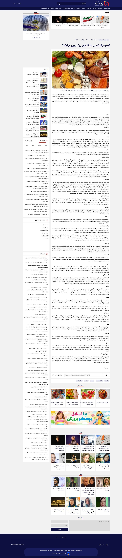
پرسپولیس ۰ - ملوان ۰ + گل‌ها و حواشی (39, 287)
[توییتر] (53, 375)
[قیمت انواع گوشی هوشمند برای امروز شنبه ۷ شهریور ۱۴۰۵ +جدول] (43, 104)
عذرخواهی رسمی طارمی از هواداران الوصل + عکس (33, 99)
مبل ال (46, 239)
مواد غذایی (99, 380)
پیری (92, 380)
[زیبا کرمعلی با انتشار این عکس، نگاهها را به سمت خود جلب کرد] (103, 458)
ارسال (59, 529)
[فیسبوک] (59, 375)
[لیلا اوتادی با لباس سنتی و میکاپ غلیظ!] (103, 502)
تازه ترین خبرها (44, 236)
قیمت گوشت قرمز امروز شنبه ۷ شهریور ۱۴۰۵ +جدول (36, 411)
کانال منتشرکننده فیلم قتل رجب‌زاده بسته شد (37, 368)
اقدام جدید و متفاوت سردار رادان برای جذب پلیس (36, 304)
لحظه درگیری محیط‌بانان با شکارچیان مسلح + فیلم (37, 307)
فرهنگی (78, 8)
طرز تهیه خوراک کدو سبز (102, 402)
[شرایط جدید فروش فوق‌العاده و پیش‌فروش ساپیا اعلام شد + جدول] (102, 19)
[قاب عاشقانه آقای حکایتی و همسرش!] (73, 482)
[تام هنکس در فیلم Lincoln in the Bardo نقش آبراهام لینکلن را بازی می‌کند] (58, 458)
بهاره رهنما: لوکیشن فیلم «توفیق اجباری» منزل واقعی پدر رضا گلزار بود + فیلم (88, 467)
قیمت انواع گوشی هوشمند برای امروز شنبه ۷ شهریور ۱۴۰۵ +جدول (32, 105)
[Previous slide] (25, 23)
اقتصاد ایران (45, 225)
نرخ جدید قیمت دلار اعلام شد (32, 86)
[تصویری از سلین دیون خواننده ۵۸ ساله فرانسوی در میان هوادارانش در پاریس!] (88, 440)
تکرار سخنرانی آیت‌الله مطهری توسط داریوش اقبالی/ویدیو (59, 448)
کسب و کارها (44, 8)
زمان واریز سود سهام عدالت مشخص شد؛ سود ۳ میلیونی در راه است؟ (88, 25)
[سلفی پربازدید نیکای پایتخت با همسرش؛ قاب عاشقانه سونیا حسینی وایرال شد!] (73, 502)
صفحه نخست (107, 8)
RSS (14, 3)
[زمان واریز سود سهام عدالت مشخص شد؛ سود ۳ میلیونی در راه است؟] (88, 19)
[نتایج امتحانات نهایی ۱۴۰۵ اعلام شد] (43, 74)
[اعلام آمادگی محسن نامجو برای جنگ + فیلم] (59, 19)
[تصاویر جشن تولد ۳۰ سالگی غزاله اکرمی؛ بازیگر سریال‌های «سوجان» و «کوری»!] (88, 502)
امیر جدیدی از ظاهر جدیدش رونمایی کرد (73, 466)
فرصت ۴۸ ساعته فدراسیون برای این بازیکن (38, 297)
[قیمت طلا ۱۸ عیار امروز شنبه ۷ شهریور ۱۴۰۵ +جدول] (73, 19)
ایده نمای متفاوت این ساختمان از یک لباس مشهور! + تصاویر (35, 34)
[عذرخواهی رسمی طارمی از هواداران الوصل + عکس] (43, 98)
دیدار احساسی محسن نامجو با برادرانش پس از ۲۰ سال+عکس (73, 448)
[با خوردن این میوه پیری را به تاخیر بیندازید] (88, 394)
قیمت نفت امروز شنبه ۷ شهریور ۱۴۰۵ (39, 445)
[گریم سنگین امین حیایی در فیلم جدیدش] (58, 482)
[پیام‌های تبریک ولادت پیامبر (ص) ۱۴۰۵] (43, 110)
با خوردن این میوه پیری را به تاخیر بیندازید (86, 403)
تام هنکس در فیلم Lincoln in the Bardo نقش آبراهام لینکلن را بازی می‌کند (58, 467)
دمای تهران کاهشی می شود (41, 351)
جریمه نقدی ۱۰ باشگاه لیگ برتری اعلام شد (38, 404)
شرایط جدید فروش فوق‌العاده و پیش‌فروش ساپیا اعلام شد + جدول (102, 25)
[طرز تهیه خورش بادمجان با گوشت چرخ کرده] (58, 394)
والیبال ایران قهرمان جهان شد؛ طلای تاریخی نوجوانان (36, 262)
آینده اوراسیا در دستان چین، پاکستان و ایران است (36, 327)
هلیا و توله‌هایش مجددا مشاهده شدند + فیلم (37, 370)
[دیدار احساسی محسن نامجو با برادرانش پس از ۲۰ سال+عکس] (73, 440)
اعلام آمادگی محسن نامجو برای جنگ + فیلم (58, 24)
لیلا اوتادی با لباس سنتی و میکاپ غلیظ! (103, 510)
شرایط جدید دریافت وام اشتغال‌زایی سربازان (38, 322)
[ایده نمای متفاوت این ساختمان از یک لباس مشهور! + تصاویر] (36, 23)
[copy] (105, 375)
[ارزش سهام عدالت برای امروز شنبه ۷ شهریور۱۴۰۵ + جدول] (43, 80)
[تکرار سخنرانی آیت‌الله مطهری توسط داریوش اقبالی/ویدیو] (58, 440)
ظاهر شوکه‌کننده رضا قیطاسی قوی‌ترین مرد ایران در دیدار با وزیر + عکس (32, 123)
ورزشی (73, 8)
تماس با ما (19, 3)
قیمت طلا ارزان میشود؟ (42, 389)
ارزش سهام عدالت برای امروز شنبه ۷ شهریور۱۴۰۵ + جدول (32, 81)
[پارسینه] (101, 3)
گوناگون (107, 12)
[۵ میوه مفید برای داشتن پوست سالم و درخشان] (73, 394)
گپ (109, 545)
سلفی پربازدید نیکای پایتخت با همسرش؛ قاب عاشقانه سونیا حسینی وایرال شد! (73, 511)
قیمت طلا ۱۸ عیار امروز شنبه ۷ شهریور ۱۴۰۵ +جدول (73, 24)
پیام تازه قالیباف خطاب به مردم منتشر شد (38, 274)
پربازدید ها (42, 141)
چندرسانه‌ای (51, 8)
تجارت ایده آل (45, 233)
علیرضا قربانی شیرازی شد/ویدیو (40, 397)
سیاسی (95, 8)
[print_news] (61, 375)
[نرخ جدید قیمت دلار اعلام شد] (43, 86)
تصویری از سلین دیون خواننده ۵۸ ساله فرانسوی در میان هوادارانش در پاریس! (88, 448)
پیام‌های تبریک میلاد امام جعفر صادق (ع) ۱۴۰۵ (37, 417)
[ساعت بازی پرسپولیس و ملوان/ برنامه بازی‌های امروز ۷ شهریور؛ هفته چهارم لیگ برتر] (43, 128)
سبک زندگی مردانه (44, 230)
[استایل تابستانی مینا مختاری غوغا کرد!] (103, 482)
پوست (106, 380)
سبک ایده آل (45, 228)
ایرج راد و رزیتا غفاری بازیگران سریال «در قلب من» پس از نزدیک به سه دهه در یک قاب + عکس (88, 491)
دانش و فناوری (66, 8)
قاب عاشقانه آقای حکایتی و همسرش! (73, 489)
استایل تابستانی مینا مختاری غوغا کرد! (103, 489)
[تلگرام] (56, 375)
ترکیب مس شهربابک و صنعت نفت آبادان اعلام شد (36, 277)
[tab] (39, 37)
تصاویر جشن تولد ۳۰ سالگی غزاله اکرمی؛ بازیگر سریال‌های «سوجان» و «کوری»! (88, 511)
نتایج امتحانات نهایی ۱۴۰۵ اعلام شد (33, 75)
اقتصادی (100, 8)
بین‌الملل (89, 8)
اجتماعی (83, 8)
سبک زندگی (58, 8)
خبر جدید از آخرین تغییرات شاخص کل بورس (38, 348)
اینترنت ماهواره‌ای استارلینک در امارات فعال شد (37, 294)
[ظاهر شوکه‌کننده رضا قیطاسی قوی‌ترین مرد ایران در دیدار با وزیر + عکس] (43, 122)
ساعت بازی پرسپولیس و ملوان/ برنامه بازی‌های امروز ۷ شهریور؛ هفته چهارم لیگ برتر (32, 129)
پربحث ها (27, 141)
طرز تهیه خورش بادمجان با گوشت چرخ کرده (57, 403)
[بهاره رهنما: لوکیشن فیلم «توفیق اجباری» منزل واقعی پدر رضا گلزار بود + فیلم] (88, 458)
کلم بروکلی (79, 380)
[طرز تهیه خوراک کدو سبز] (103, 394)
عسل (86, 380)
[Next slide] (47, 23)
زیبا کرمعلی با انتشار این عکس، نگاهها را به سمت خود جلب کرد (103, 467)
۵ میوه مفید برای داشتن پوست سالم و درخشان (72, 403)
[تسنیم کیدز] (80, 418)
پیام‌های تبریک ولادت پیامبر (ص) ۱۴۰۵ (33, 111)
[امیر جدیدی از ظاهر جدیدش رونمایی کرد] (73, 458)
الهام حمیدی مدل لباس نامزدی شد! (39, 191)
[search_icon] (58, 3)
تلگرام (102, 545)
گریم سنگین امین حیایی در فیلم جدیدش (58, 489)
